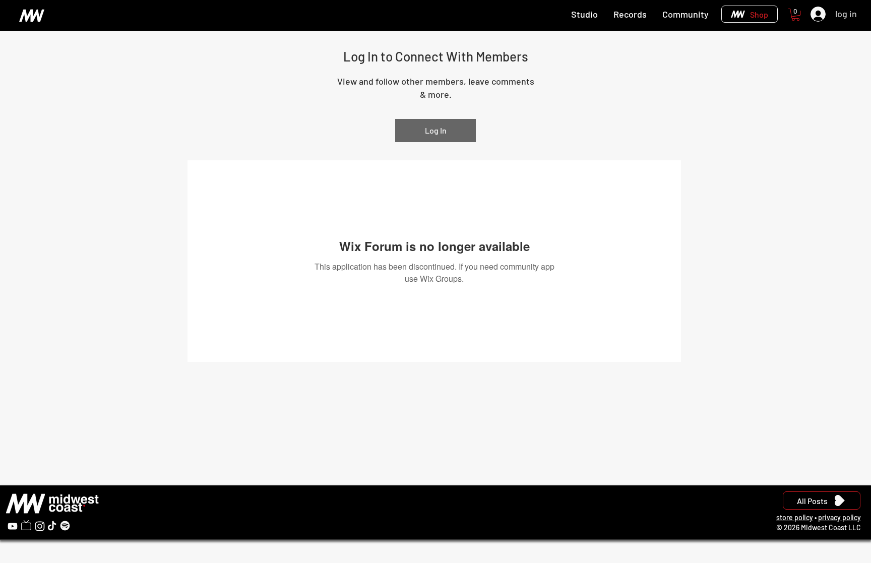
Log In (436, 130)
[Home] (31, 15)
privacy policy (839, 517)
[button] (795, 15)
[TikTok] (51, 525)
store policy (794, 517)
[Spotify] (65, 525)
